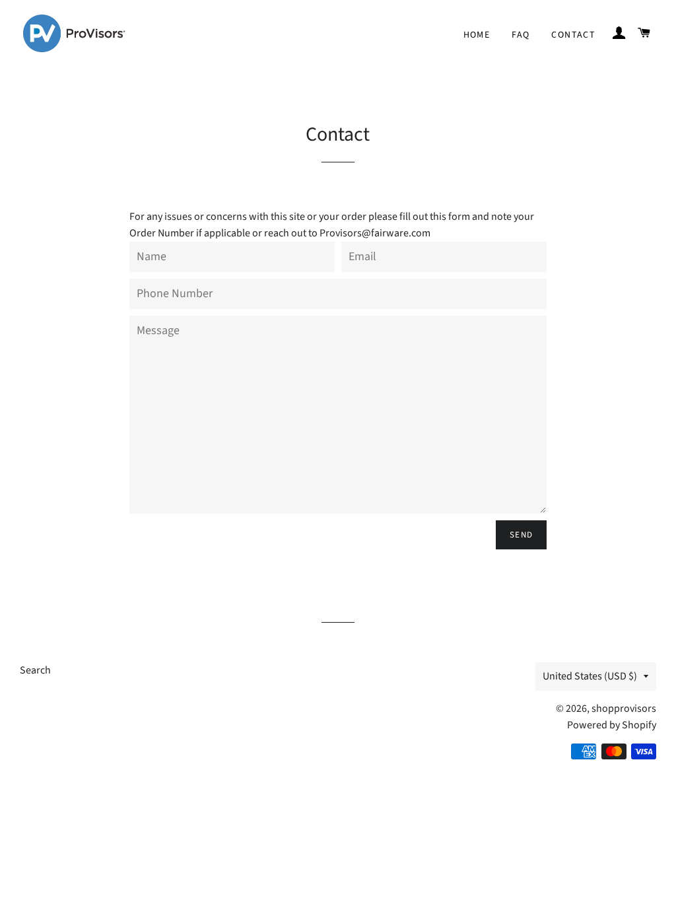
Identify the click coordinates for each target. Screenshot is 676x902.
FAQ (520, 35)
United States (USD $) (590, 676)
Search (35, 670)
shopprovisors (624, 708)
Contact (573, 35)
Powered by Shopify (611, 725)
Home (476, 35)
